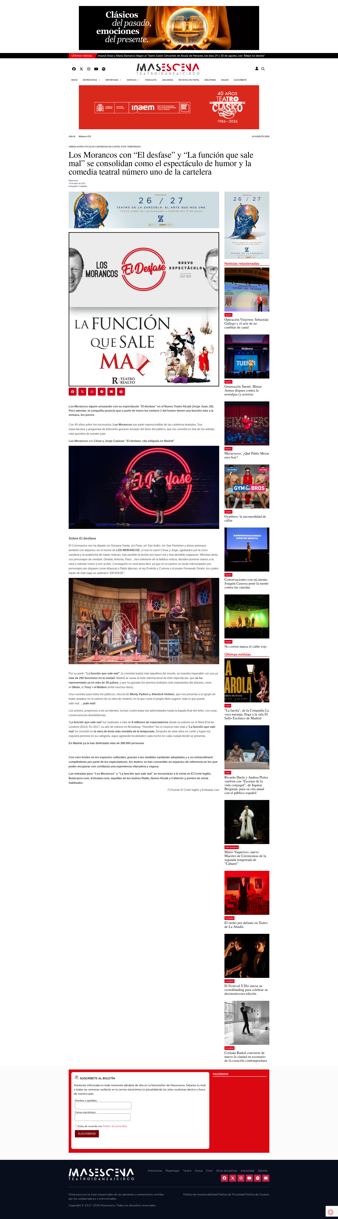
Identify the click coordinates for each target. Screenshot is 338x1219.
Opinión (228, 315)
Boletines (210, 80)
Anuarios (167, 80)
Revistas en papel (189, 80)
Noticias (132, 80)
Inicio (74, 80)
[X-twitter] (81, 69)
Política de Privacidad (231, 1194)
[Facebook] (73, 69)
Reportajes (111, 80)
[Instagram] (88, 69)
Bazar (225, 80)
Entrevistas (90, 80)
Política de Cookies (257, 1194)
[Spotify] (103, 69)
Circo (209, 1171)
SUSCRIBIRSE (87, 1134)
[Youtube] (96, 69)
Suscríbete (240, 80)
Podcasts (151, 80)
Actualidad (229, 918)
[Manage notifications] (330, 1212)
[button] (263, 69)
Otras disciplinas (231, 847)
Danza (199, 1171)
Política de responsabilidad (200, 1194)
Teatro (227, 706)
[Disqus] (144, 843)
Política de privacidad (115, 1126)
